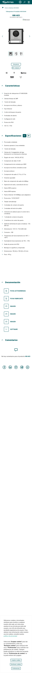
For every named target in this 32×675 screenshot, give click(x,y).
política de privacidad (10, 636)
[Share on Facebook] (4, 367)
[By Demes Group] (8, 2)
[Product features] (24, 135)
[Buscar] (24, 2)
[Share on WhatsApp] (28, 367)
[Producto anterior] (2, 36)
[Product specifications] (29, 135)
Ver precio (16, 64)
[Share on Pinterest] (16, 367)
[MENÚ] (28, 2)
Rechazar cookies (16, 664)
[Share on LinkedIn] (10, 367)
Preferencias (16, 668)
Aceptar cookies (16, 660)
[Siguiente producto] (30, 36)
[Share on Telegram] (22, 367)
